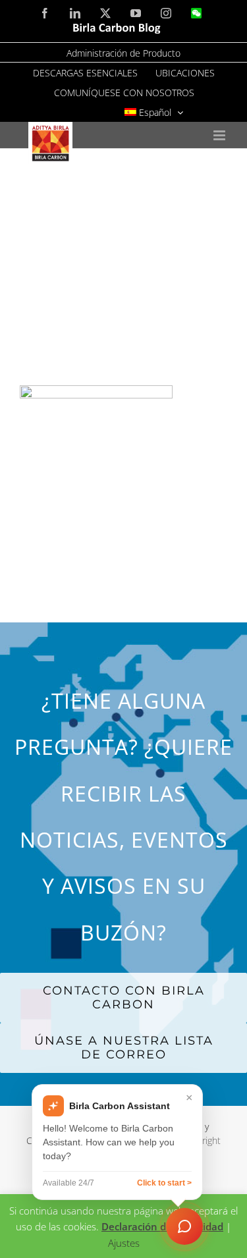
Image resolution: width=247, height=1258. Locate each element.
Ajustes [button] (124, 1242)
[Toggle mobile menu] (220, 135)
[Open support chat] (184, 1226)
